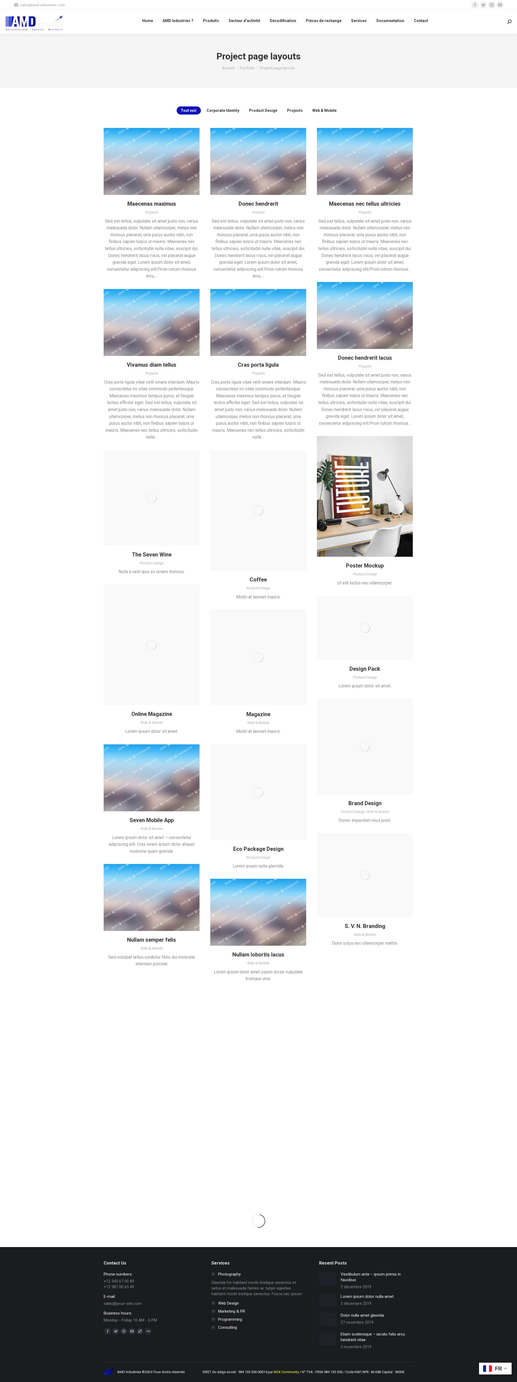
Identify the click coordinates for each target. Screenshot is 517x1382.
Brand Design (365, 803)
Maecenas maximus (151, 204)
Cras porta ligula (258, 365)
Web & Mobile (324, 110)
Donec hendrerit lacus (365, 358)
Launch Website (350, 989)
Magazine (258, 714)
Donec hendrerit (258, 204)
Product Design (263, 110)
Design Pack (365, 669)
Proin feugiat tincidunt (364, 1144)
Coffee (258, 579)
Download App (137, 778)
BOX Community (287, 1372)
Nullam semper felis (151, 940)
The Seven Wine (152, 554)
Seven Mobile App (152, 820)
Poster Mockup (365, 565)
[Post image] (328, 1278)
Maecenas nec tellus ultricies (365, 204)
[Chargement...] (258, 1221)
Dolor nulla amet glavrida (362, 1315)
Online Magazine (151, 714)
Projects (295, 110)
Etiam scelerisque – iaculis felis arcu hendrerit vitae (373, 1337)
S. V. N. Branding (365, 926)
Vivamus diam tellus (151, 365)
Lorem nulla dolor (151, 1052)
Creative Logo (258, 1064)
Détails (152, 161)
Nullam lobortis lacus (258, 954)
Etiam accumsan (151, 1165)
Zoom (358, 496)
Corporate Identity (223, 110)
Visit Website (350, 1102)
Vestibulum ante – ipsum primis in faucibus (371, 1277)
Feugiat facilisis (258, 1170)
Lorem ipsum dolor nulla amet (367, 1296)
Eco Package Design (258, 849)
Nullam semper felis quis (364, 1032)
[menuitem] (147, 20)
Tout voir (189, 110)
